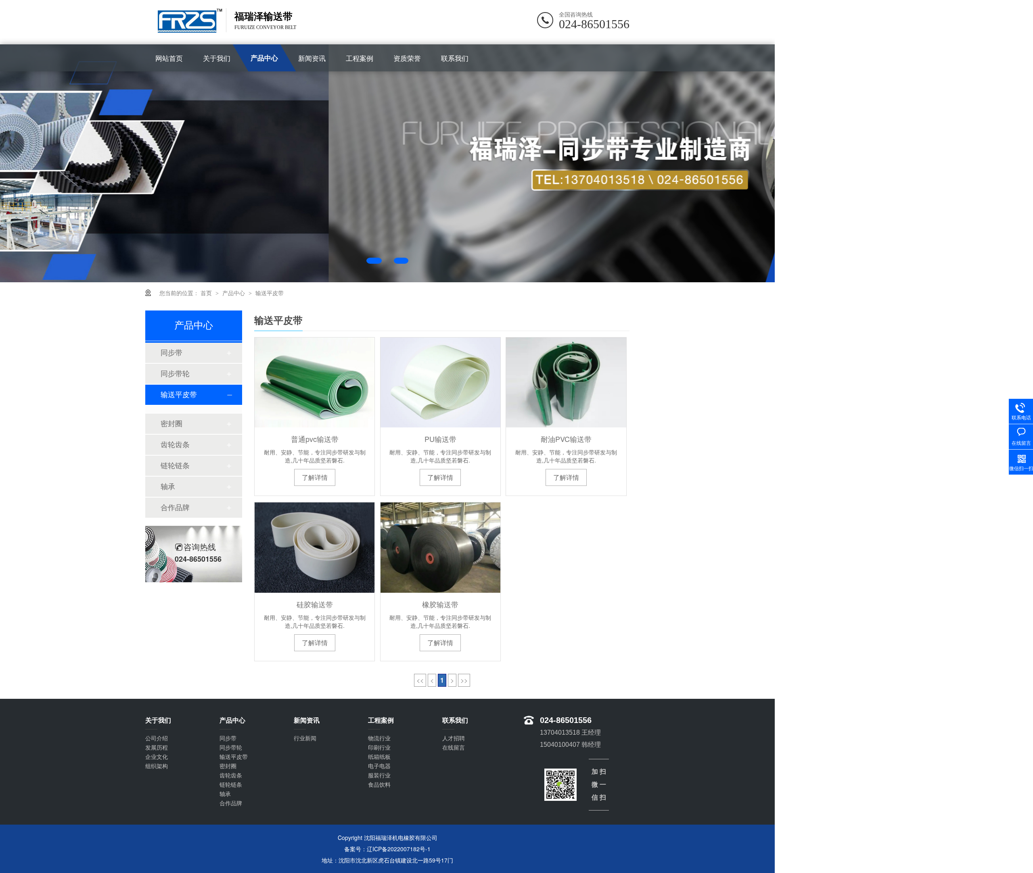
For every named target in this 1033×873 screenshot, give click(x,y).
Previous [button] (53, 162)
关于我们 (216, 58)
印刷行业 (379, 747)
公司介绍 (156, 738)
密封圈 (171, 424)
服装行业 (379, 775)
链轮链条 (175, 466)
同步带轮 (175, 374)
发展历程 (156, 747)
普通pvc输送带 (315, 438)
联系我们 (454, 58)
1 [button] (378, 261)
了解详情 (315, 477)
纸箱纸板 (379, 757)
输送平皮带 (269, 293)
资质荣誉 (407, 58)
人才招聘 (453, 738)
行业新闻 (305, 738)
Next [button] (721, 162)
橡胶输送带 (440, 604)
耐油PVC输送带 (566, 438)
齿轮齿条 (175, 445)
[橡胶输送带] (440, 547)
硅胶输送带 (315, 604)
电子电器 (379, 766)
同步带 (171, 353)
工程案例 (359, 58)
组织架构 (156, 766)
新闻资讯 (312, 58)
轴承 (168, 487)
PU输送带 (440, 438)
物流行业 (379, 738)
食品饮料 (379, 784)
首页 (207, 293)
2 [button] (406, 261)
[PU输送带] (440, 382)
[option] (387, 163)
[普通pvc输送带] (314, 382)
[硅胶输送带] (314, 547)
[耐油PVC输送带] (566, 382)
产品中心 (264, 58)
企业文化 (156, 757)
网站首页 (169, 58)
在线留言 (453, 747)
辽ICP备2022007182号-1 (399, 849)
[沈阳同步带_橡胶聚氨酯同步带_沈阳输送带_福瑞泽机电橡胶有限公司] (185, 20)
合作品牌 (175, 508)
